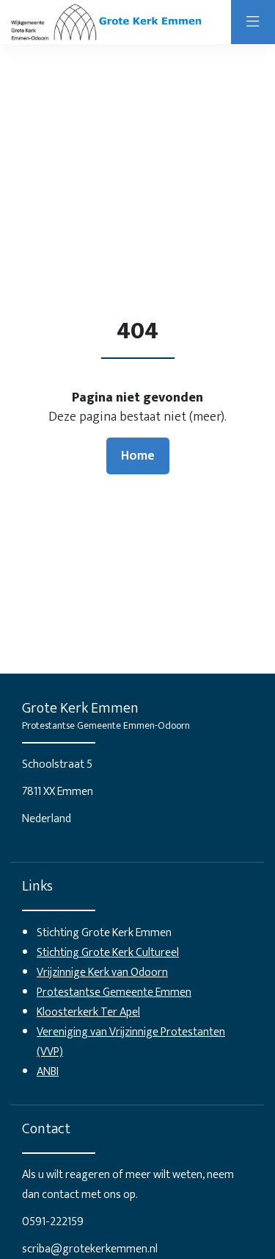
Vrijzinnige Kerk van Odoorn (102, 972)
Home (138, 456)
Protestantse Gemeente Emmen (114, 992)
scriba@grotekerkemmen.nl (90, 1249)
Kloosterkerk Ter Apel (88, 1012)
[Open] (253, 22)
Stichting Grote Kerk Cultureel (108, 953)
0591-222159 (53, 1222)
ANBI (48, 1072)
